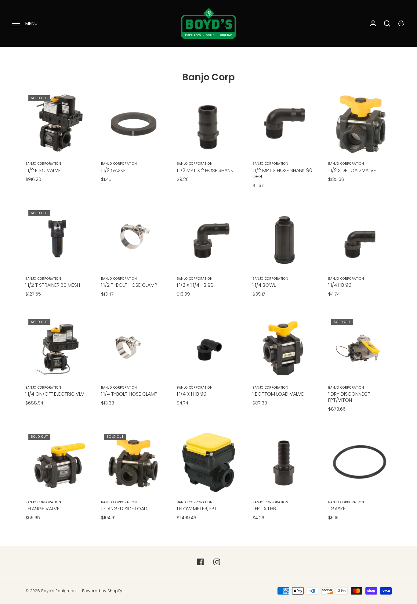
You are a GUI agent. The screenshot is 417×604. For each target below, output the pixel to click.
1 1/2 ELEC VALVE (43, 170)
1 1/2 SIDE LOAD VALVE (352, 170)
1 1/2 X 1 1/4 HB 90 (195, 285)
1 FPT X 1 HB (264, 508)
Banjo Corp (208, 77)
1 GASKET (338, 508)
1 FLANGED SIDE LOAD (124, 508)
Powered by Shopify (102, 591)
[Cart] (401, 23)
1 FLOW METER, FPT (197, 508)
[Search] (387, 23)
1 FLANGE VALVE (42, 508)
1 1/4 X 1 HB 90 (191, 393)
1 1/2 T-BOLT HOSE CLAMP (129, 285)
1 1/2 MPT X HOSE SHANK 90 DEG (282, 173)
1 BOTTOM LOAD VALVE (278, 393)
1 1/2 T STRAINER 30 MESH (52, 285)
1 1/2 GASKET (115, 170)
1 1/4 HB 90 (339, 285)
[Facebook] (200, 562)
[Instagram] (216, 562)
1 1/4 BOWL (264, 285)
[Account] (373, 23)
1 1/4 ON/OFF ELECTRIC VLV (54, 393)
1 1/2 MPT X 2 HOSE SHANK (205, 170)
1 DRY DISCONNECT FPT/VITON (349, 397)
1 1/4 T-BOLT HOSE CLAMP (129, 393)
